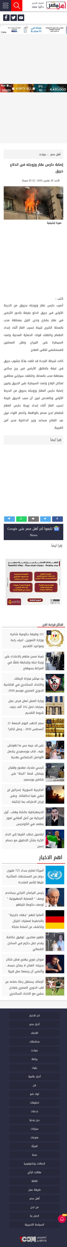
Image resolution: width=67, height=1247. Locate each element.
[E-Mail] (33, 519)
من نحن (34, 1207)
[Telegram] (9, 519)
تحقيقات (34, 1102)
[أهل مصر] (56, 6)
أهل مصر (34, 1198)
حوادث (34, 1050)
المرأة (34, 1146)
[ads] (33, 30)
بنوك (34, 1067)
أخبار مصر (34, 1024)
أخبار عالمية (34, 1076)
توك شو (34, 1093)
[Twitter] (45, 519)
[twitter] (13, 17)
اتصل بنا (34, 1215)
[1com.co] (33, 1239)
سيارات (34, 1128)
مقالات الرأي (34, 1172)
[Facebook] (57, 519)
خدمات (34, 1111)
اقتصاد (34, 1033)
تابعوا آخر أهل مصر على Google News (30, 532)
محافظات (34, 1041)
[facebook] (6, 17)
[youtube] (21, 17)
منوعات (35, 1137)
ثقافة (34, 1181)
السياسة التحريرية (34, 1224)
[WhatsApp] (21, 519)
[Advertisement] (33, 260)
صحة (34, 1154)
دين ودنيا (34, 1120)
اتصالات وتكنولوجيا (34, 1163)
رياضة (34, 1059)
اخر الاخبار (34, 1015)
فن (34, 1085)
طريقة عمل (34, 1189)
